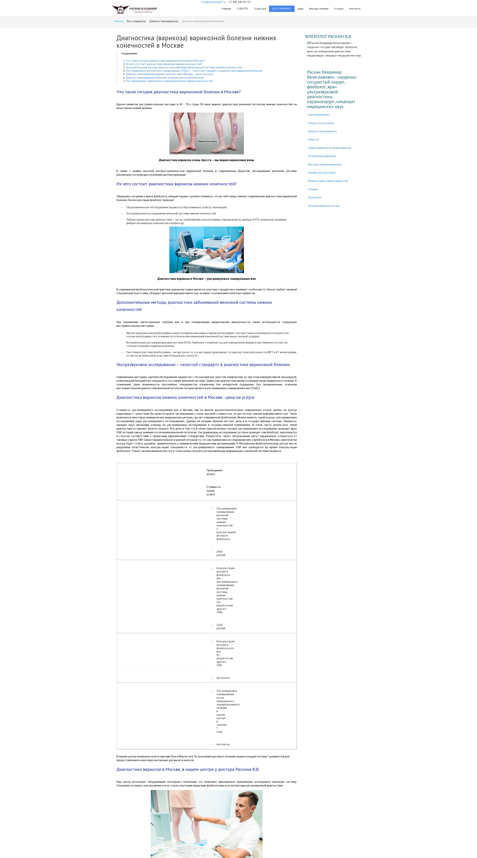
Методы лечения (318, 8)
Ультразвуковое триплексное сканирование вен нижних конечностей (169, 81)
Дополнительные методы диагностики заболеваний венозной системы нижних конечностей (184, 67)
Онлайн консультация (322, 172)
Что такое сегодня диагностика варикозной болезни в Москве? (165, 60)
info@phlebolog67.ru (213, 2)
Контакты (355, 8)
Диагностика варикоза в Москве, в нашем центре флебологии (164, 77)
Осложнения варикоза (322, 156)
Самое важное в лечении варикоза (329, 147)
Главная (226, 8)
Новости (313, 139)
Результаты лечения (321, 123)
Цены (300, 8)
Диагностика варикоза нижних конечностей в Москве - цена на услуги (170, 74)
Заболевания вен (319, 114)
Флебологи (315, 197)
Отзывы (339, 8)
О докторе (260, 8)
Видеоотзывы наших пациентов (328, 180)
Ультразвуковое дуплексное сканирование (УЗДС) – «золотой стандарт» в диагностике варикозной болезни (194, 70)
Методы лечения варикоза (324, 164)
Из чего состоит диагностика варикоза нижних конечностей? (164, 64)
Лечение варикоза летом (323, 205)
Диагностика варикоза (322, 131)
